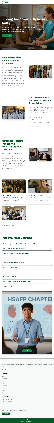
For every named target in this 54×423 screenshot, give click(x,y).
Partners (4, 383)
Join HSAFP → (6, 413)
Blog (3, 388)
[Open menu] (51, 2)
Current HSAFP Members (7, 401)
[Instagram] (5, 369)
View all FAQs (6, 286)
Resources (4, 385)
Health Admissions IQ (29, 421)
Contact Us (4, 404)
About (3, 376)
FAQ (3, 381)
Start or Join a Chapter (7, 399)
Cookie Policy (5, 392)
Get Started (7, 35)
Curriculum (4, 378)
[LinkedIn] (3, 369)
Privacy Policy (5, 390)
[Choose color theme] (47, 2)
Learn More (27, 350)
